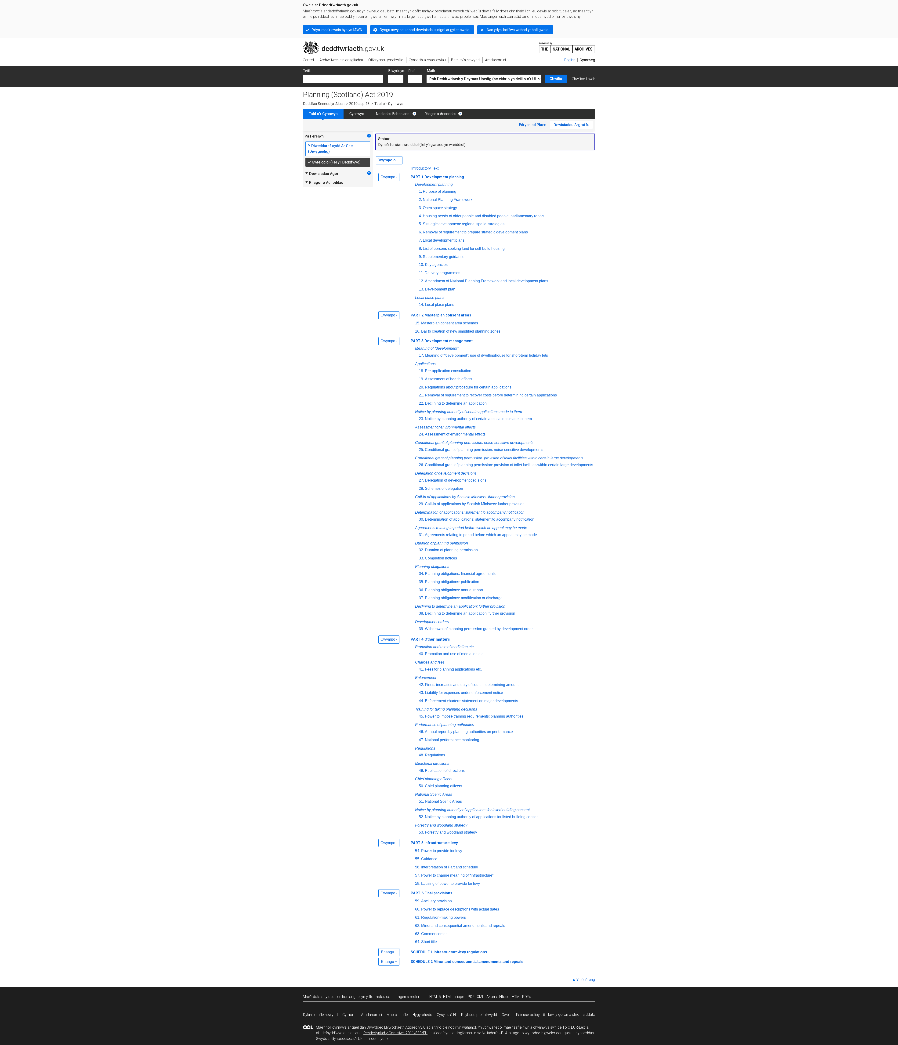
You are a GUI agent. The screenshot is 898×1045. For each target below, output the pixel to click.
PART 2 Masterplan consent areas (441, 315)
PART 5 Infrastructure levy (434, 843)
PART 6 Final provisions (431, 893)
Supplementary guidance (443, 257)
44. (421, 701)
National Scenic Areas (433, 794)
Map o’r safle (397, 1014)
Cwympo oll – (389, 160)
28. (421, 488)
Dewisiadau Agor (321, 173)
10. (421, 265)
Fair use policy (528, 1014)
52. (421, 817)
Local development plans (443, 240)
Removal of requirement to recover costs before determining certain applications (491, 395)
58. (417, 883)
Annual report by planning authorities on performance (469, 732)
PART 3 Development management (442, 341)
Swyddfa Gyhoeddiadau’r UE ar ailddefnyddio (353, 1038)
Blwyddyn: (396, 71)
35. (421, 582)
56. (417, 867)
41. (421, 669)
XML (480, 996)
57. (417, 875)
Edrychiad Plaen (532, 125)
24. (421, 434)
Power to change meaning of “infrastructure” (457, 875)
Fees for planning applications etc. (453, 669)
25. (421, 450)
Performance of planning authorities (444, 725)
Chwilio (556, 78)
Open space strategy (440, 208)
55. (417, 859)
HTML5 (435, 996)
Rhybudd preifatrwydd (479, 1014)
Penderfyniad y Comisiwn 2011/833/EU (395, 1033)
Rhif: (412, 71)
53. (421, 832)
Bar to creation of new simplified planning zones (460, 331)
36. (421, 590)
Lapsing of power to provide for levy (450, 883)
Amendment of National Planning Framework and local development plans (486, 281)
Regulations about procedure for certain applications (468, 387)
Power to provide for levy (441, 851)
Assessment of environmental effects (445, 427)
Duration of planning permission (441, 543)
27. (421, 480)
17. (421, 355)
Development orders (432, 622)
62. (417, 926)
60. (417, 909)
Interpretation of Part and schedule (449, 867)
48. (421, 755)
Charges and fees (430, 662)
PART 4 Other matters (430, 639)
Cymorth (349, 1014)
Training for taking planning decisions (446, 709)
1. (420, 191)
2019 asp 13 (359, 104)
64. (417, 942)
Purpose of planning (439, 191)
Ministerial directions (432, 764)
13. (421, 289)
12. (421, 281)
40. (421, 654)
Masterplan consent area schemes (449, 323)
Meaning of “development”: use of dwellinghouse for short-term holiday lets (486, 355)
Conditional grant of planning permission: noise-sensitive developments (474, 443)
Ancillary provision (436, 901)
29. (421, 504)
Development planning (434, 184)
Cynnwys (356, 114)
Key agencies (436, 265)
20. (421, 387)
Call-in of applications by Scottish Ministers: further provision (465, 497)
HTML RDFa (521, 996)
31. (421, 535)
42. (421, 685)
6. (420, 232)
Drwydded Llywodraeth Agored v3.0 (396, 1027)
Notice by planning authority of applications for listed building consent (472, 810)
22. (421, 403)
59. (417, 901)
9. (420, 257)
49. (421, 771)
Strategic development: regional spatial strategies (463, 224)
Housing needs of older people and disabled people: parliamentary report (483, 216)
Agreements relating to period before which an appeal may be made (471, 528)
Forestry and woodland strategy (441, 825)
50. (421, 786)
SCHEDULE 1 (422, 952)
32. (421, 550)
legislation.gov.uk (341, 43)
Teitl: (307, 71)
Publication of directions (445, 771)
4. (420, 216)
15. (417, 323)
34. (421, 574)
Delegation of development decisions (446, 473)
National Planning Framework (447, 200)
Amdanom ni (371, 1014)
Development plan (440, 289)
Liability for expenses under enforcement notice (464, 693)
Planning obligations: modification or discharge (464, 598)
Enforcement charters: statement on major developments (471, 701)
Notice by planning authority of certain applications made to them (468, 412)
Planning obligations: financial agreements (460, 574)
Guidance (429, 859)
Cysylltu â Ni (446, 1014)
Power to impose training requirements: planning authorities (474, 716)
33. (421, 558)
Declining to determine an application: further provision (460, 606)
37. (421, 598)
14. (421, 305)
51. (421, 801)
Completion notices (441, 558)
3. (420, 208)
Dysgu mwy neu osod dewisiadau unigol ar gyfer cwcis (424, 30)
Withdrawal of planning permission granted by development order (479, 629)
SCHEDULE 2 (422, 961)
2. (420, 200)
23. (421, 419)
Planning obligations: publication (452, 582)
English (570, 60)
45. (421, 716)
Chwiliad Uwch (583, 79)
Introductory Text (424, 168)
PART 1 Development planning (437, 177)
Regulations (425, 748)
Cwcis (506, 1014)
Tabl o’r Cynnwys (323, 114)
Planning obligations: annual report (454, 590)
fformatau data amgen (387, 996)
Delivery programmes (442, 273)
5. (420, 224)
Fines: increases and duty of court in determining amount (471, 685)
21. (421, 395)
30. (421, 519)
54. (417, 851)
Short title (429, 942)
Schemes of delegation (444, 488)
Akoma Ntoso (498, 996)
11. (421, 273)
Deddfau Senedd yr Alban (323, 104)
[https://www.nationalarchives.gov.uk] (567, 45)
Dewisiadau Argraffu (571, 125)
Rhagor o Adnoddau (440, 114)
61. (417, 917)
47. (421, 740)
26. (421, 465)
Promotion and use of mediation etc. (444, 647)
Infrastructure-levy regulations (460, 952)
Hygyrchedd (422, 1014)
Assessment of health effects (448, 379)
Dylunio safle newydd (320, 1014)
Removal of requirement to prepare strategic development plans (475, 232)
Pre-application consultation (448, 371)
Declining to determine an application (456, 403)
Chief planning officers (433, 779)
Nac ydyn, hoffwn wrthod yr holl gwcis (517, 30)
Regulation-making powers (443, 917)
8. (420, 248)
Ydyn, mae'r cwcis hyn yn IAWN (337, 30)
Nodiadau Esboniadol (393, 114)
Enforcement (425, 678)
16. (417, 331)
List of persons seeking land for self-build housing (464, 248)
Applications (425, 364)
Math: (431, 71)
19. (421, 379)
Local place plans (429, 298)
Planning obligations (432, 567)
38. (421, 613)
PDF (471, 996)
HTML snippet (454, 996)
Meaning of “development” (436, 348)
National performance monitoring (452, 740)
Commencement (435, 934)
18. (421, 371)
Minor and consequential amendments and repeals (463, 926)
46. (421, 732)
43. (421, 693)
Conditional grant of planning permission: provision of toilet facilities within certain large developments (499, 458)
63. (417, 934)
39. (421, 629)
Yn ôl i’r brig (585, 979)
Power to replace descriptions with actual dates (460, 909)
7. (420, 240)
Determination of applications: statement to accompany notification (470, 512)
